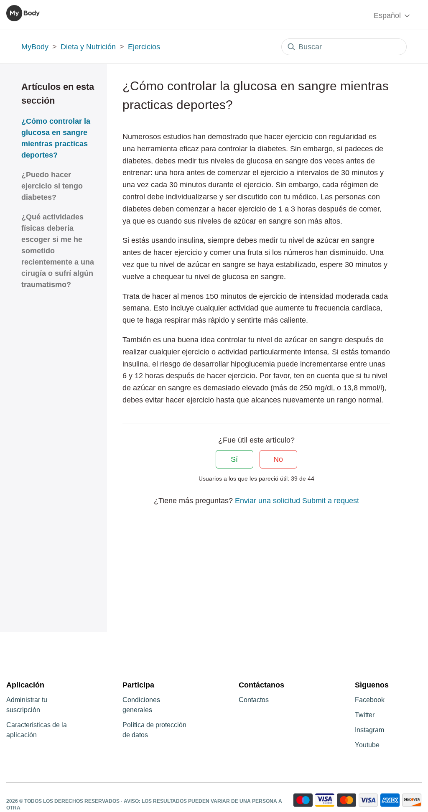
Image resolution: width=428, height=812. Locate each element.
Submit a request (330, 500)
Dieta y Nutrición (88, 47)
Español (388, 15)
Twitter (364, 714)
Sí (234, 459)
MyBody (34, 47)
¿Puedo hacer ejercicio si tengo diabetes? (52, 186)
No (278, 459)
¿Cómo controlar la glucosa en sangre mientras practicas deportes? (55, 138)
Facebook (370, 699)
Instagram (369, 729)
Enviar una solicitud (267, 500)
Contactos (254, 699)
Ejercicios (144, 47)
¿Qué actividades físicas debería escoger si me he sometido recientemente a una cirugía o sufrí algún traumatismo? (57, 251)
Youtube (367, 744)
